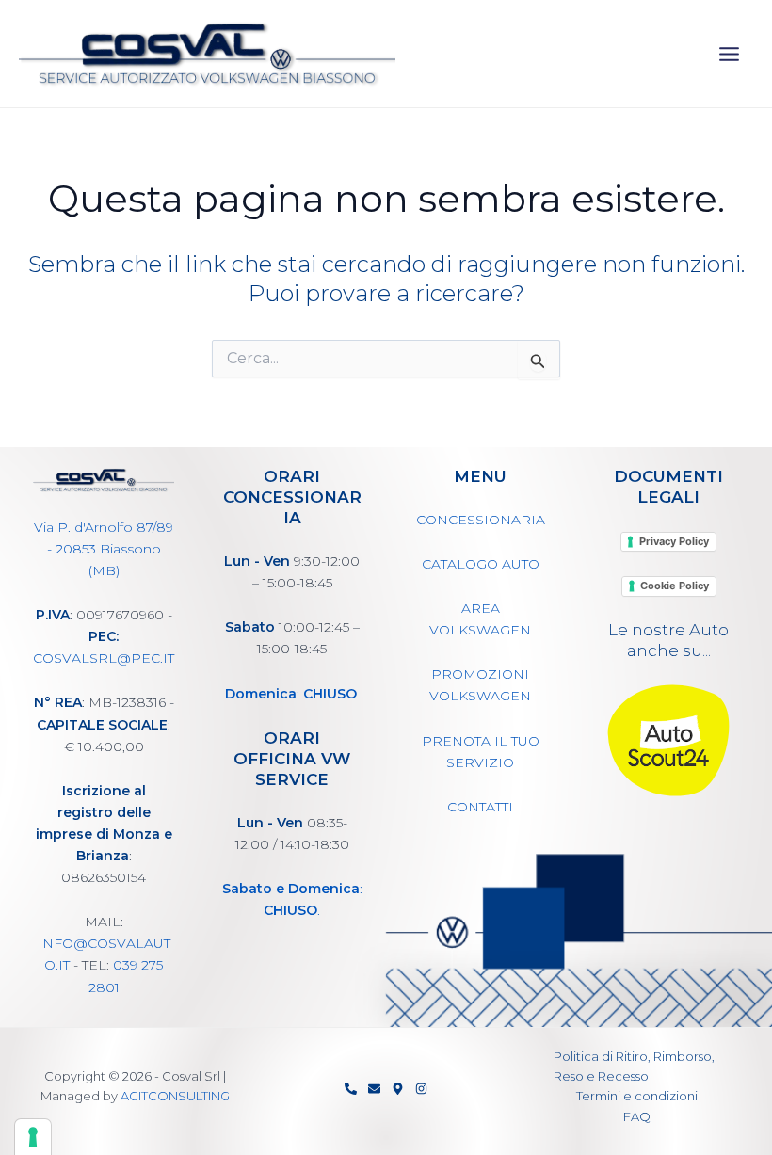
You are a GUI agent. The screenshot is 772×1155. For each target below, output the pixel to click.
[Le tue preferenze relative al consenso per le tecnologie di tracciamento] (33, 1137)
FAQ (637, 1116)
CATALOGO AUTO (480, 563)
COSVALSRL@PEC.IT (103, 658)
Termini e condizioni (637, 1095)
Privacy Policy (674, 541)
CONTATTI (480, 806)
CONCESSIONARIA (480, 519)
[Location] (398, 1089)
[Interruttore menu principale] (730, 54)
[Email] (374, 1089)
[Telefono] (351, 1089)
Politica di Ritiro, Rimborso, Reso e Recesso (634, 1066)
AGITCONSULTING (175, 1095)
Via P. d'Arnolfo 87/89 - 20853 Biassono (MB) (103, 549)
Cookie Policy (674, 585)
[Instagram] (421, 1089)
